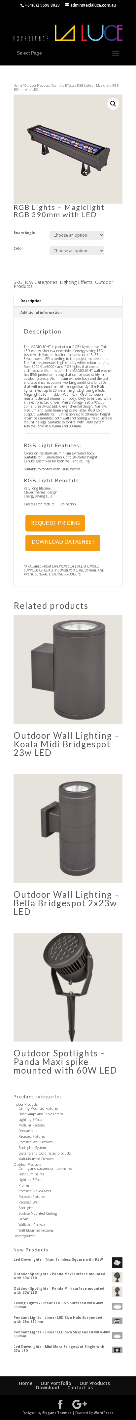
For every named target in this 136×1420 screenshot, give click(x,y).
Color (18, 248)
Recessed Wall (28, 1202)
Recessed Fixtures (31, 1136)
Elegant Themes (57, 1412)
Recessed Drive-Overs (34, 1191)
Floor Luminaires (31, 1174)
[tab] (68, 301)
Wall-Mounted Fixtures (35, 1159)
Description (31, 300)
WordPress (104, 1412)
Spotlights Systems (32, 1147)
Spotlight (25, 1207)
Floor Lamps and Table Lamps (40, 1114)
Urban (23, 1219)
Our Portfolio (56, 1383)
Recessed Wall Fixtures (35, 1142)
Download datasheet (62, 541)
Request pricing (55, 523)
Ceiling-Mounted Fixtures (38, 1108)
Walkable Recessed (32, 1224)
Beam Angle (24, 232)
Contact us (80, 1387)
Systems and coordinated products (44, 1153)
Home (18, 85)
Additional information (41, 312)
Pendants (25, 1130)
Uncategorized (25, 1236)
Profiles (23, 1185)
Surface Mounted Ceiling (37, 1213)
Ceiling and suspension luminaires (45, 1168)
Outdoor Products (37, 85)
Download (47, 1387)
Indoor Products (26, 1104)
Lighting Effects (63, 85)
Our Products (95, 1383)
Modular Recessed (32, 1125)
